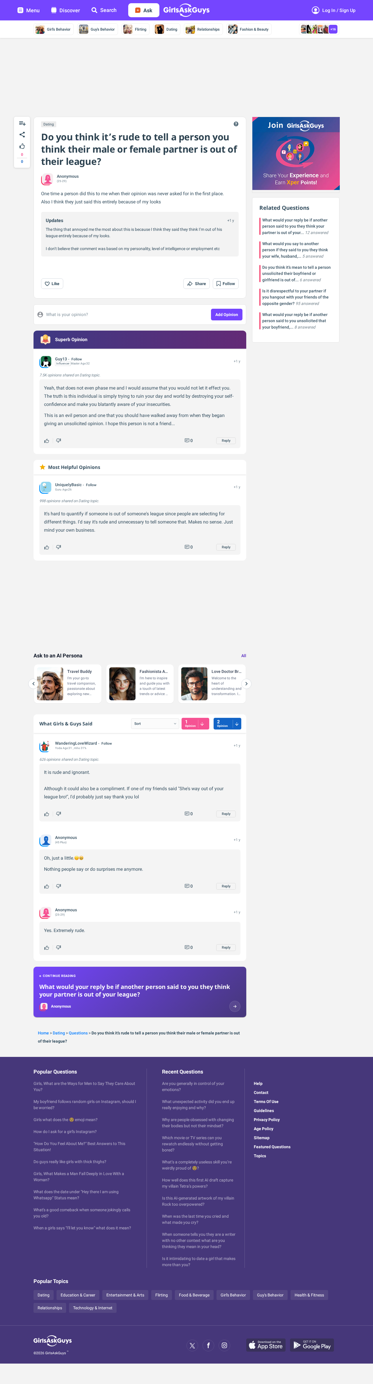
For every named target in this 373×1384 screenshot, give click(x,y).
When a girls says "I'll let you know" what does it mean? (82, 1228)
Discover (69, 10)
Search (108, 10)
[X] (192, 1345)
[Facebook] (208, 1345)
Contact (261, 1092)
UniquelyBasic (68, 484)
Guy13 (61, 359)
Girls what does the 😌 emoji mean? (66, 1119)
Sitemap (262, 1137)
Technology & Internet (92, 1308)
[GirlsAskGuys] (53, 1345)
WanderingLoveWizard (76, 743)
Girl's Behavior (59, 29)
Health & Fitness (309, 1295)
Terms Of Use (266, 1101)
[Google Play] (314, 1345)
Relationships (208, 29)
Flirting (140, 29)
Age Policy (263, 1128)
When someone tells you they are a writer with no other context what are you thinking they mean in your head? (198, 1240)
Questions (78, 1033)
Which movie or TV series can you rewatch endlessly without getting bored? (192, 1143)
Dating (171, 29)
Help (258, 1083)
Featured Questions (272, 1146)
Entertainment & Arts (125, 1295)
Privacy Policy (267, 1119)
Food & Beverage (194, 1295)
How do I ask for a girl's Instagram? (65, 1131)
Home (43, 1033)
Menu (33, 10)
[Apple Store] (268, 1345)
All (243, 655)
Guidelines (264, 1110)
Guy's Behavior (103, 29)
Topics (260, 1155)
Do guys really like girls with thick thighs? (70, 1161)
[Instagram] (224, 1345)
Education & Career (78, 1295)
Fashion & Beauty (254, 29)
